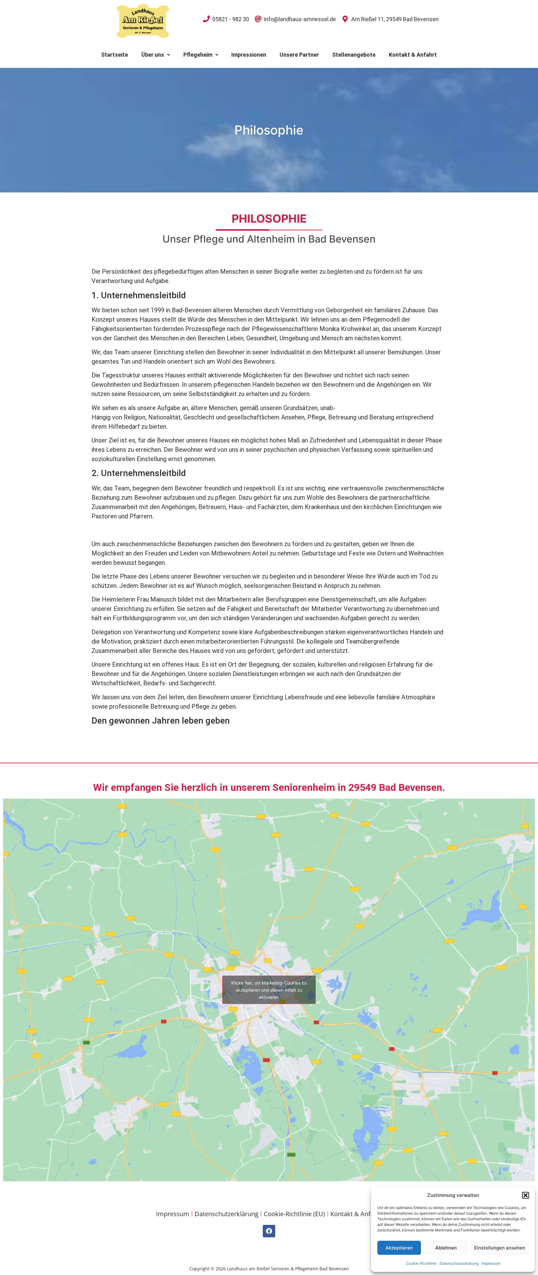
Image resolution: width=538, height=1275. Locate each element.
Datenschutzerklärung (459, 1263)
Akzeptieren (399, 1248)
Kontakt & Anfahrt (413, 54)
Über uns (152, 54)
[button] (525, 1195)
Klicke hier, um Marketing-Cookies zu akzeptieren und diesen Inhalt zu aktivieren (269, 990)
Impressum (491, 1263)
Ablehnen (446, 1248)
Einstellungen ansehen (499, 1248)
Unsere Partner (299, 54)
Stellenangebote (353, 54)
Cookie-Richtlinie (421, 1263)
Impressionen (248, 54)
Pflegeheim (197, 54)
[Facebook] (269, 1231)
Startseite (114, 54)
